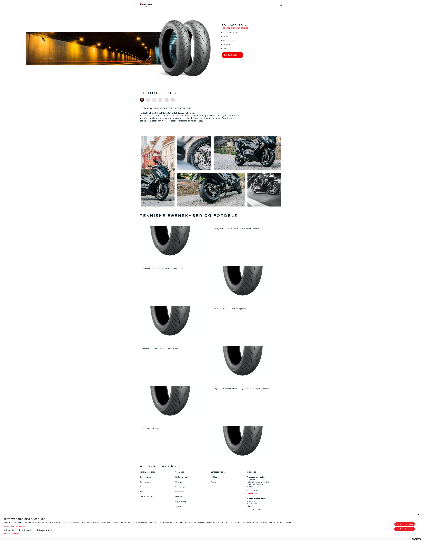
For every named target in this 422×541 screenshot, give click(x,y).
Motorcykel (179, 482)
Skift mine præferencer (11, 534)
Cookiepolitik (7, 526)
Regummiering (180, 502)
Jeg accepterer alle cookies (404, 524)
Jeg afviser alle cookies (405, 529)
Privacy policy (27, 534)
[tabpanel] (211, 114)
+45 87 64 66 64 (252, 490)
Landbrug (178, 497)
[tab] (142, 100)
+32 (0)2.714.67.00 (253, 510)
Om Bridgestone (145, 477)
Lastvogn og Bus (180, 487)
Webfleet (214, 477)
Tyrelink (178, 507)
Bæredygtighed (145, 482)
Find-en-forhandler (146, 497)
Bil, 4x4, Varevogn (181, 477)
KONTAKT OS (252, 494)
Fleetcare (214, 482)
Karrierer (143, 487)
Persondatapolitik (19, 526)
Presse (142, 492)
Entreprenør (179, 492)
